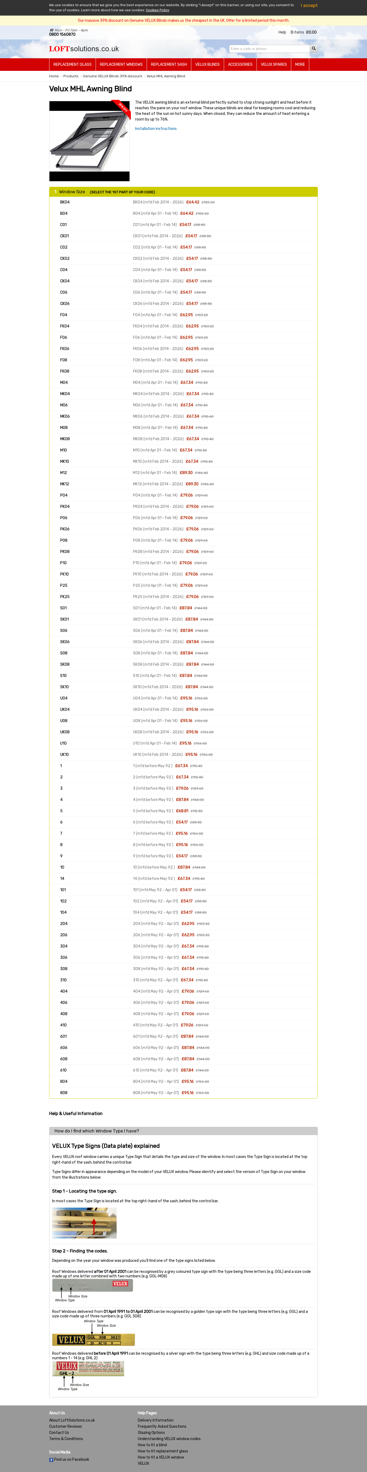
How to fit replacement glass (163, 1451)
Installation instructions (156, 128)
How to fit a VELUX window (161, 1457)
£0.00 (311, 32)
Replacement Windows (121, 64)
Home (54, 76)
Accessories (240, 64)
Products (70, 76)
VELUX (143, 1463)
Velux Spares (274, 64)
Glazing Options (151, 1432)
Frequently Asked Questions (162, 1426)
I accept (309, 5)
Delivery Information (156, 1420)
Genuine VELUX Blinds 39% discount (112, 76)
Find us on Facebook (71, 1459)
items (297, 32)
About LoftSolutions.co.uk (72, 1420)
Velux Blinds (207, 64)
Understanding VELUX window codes (169, 1439)
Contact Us (59, 1432)
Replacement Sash (169, 64)
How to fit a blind (152, 1445)
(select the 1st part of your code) (122, 192)
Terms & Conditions (66, 1439)
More (300, 64)
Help (282, 32)
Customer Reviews (65, 1426)
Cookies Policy (157, 10)
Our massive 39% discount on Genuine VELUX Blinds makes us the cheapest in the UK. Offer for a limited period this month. (183, 20)
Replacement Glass (72, 64)
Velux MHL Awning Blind (166, 76)
